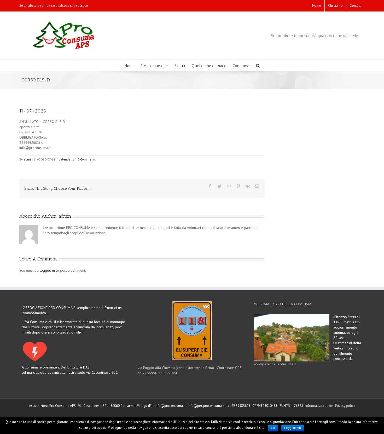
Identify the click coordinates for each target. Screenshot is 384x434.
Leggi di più (292, 428)
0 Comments (87, 159)
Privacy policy (345, 405)
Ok (273, 428)
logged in (47, 270)
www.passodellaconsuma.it (275, 364)
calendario (66, 159)
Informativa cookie (319, 405)
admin (28, 159)
